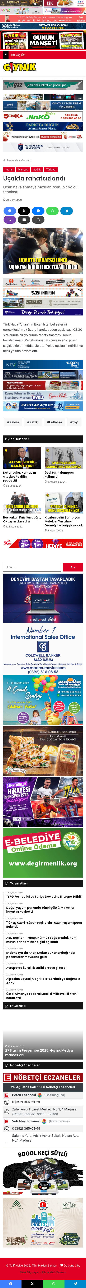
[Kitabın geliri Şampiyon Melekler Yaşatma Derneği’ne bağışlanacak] (64, 502)
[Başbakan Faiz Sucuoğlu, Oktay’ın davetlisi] (22, 502)
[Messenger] (38, 211)
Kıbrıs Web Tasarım (54, 1272)
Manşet (25, 160)
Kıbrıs (9, 169)
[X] (24, 211)
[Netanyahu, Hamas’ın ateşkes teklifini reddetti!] (22, 458)
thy (75, 422)
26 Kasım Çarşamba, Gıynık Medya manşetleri (35, 1052)
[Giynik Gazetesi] (20, 67)
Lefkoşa (55, 422)
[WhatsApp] (52, 211)
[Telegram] (66, 211)
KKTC (34, 422)
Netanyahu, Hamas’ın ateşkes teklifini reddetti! (19, 477)
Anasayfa (12, 160)
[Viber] (10, 220)
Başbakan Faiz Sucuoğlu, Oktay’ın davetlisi (22, 519)
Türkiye (51, 169)
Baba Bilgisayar (29, 1272)
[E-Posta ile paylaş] (24, 220)
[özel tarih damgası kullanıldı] (64, 458)
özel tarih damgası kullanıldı (59, 475)
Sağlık (37, 169)
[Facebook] (10, 211)
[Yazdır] (38, 220)
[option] (43, 1037)
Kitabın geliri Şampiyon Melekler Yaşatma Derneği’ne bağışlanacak (64, 521)
